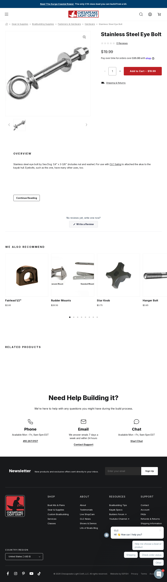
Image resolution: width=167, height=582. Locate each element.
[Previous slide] (9, 125)
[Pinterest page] (23, 575)
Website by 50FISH (119, 574)
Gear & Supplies (20, 24)
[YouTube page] (31, 575)
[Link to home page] (15, 516)
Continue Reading (26, 198)
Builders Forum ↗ (118, 514)
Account (145, 509)
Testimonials (86, 509)
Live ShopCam (87, 514)
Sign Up (149, 471)
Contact (145, 505)
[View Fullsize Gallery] (84, 37)
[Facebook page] (7, 575)
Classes (52, 523)
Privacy (134, 574)
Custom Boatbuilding (58, 514)
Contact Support (83, 444)
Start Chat (136, 441)
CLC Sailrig (115, 164)
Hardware (90, 24)
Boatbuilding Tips (118, 505)
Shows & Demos (88, 523)
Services (52, 519)
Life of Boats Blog (89, 528)
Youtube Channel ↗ (119, 519)
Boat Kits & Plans (56, 505)
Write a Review (87, 225)
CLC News (85, 519)
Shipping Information (151, 523)
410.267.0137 (30, 441)
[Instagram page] (15, 575)
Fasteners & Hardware (69, 24)
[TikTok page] (39, 575)
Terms (144, 574)
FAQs (143, 514)
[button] (6, 14)
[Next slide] (86, 125)
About (83, 505)
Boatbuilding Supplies (43, 24)
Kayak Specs (115, 509)
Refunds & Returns (150, 519)
